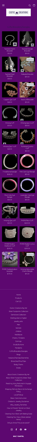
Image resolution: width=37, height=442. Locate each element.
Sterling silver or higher (18, 318)
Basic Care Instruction (19, 398)
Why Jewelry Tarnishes (18, 405)
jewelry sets (18, 321)
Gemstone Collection (18, 315)
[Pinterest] (20, 429)
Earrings (18, 341)
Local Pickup (18, 395)
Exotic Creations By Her (18, 308)
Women (18, 328)
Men (18, 325)
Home (18, 295)
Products (18, 298)
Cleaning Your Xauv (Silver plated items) (18, 418)
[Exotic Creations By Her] (18, 12)
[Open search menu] (29, 5)
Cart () (18, 301)
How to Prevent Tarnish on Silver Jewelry (18, 409)
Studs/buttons (18, 345)
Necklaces (18, 335)
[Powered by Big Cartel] (18, 436)
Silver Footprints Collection (18, 311)
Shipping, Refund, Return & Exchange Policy (18, 390)
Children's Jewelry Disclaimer (18, 401)
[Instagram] (11, 429)
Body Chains (18, 364)
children (18, 331)
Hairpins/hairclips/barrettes (18, 358)
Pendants (18, 348)
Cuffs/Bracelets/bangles (18, 351)
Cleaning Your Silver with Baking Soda (18, 414)
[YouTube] (25, 429)
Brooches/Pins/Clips (18, 361)
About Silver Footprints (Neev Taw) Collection (18, 379)
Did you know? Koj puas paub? (18, 423)
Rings (19, 355)
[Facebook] (16, 429)
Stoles (18, 368)
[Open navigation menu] (3, 5)
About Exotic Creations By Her (18, 374)
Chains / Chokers (18, 338)
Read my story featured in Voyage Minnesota (18, 384)
